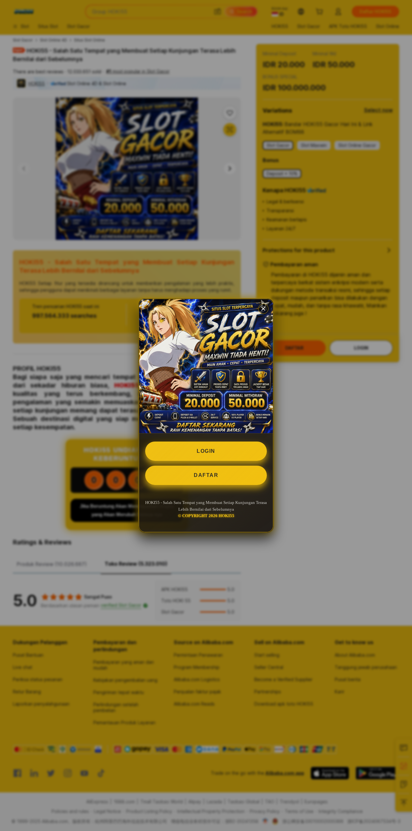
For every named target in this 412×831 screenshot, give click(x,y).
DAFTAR (206, 475)
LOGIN (206, 451)
